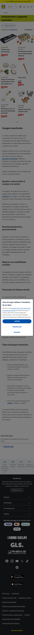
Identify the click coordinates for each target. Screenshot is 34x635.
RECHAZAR (17, 332)
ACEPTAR (17, 321)
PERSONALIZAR (17, 327)
